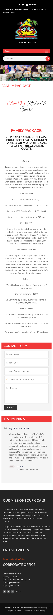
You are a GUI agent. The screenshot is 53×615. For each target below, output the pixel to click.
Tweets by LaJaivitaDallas (14, 559)
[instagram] (27, 4)
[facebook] (19, 4)
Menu (7, 51)
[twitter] (23, 4)
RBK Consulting (39, 610)
